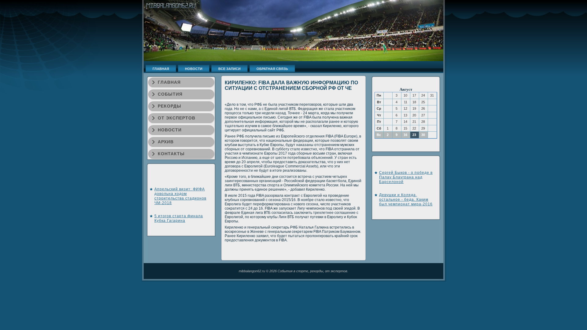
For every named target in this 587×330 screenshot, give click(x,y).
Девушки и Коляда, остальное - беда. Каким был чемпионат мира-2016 (406, 199)
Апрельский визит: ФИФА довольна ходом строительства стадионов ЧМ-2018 (180, 196)
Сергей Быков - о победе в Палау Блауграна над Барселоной (406, 177)
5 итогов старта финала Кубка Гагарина (178, 218)
